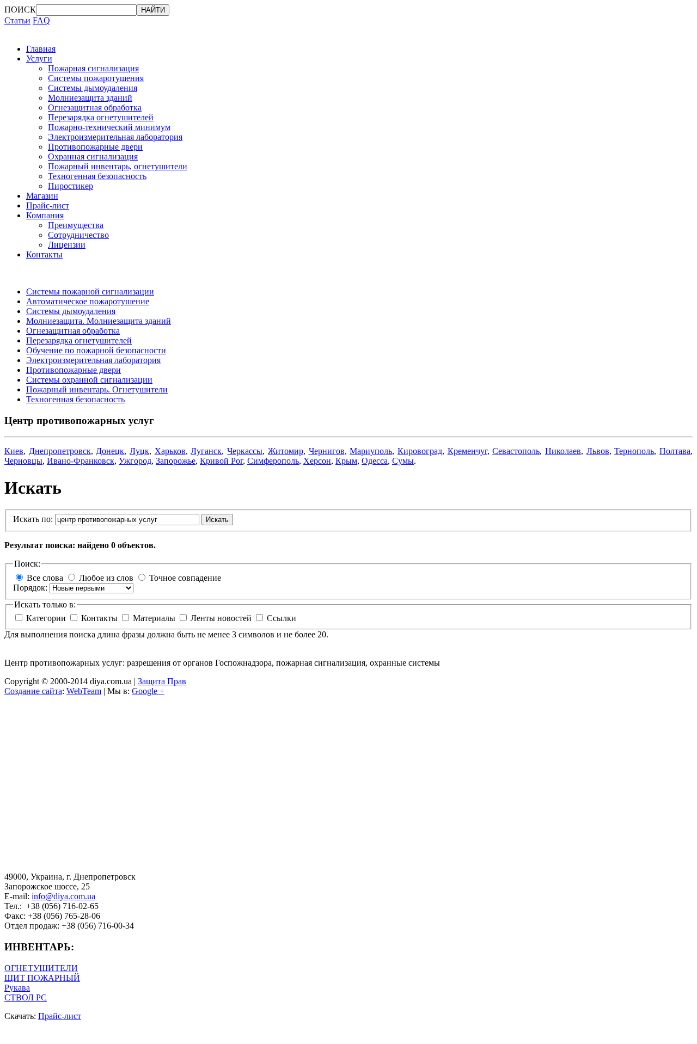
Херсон (317, 460)
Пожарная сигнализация (93, 68)
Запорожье (175, 460)
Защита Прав (162, 681)
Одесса (375, 460)
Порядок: (31, 587)
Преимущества (75, 225)
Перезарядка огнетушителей (101, 117)
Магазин (42, 195)
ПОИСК (20, 9)
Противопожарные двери (95, 146)
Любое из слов (106, 577)
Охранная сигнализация (93, 156)
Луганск (206, 451)
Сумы (403, 460)
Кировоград (420, 451)
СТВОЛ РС (25, 997)
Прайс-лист (47, 205)
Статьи (17, 20)
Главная (41, 48)
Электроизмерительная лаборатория (115, 137)
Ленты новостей (222, 618)
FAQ (41, 20)
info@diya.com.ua (63, 896)
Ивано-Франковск (80, 460)
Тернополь (634, 451)
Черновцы (23, 460)
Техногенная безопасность (97, 176)
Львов (597, 451)
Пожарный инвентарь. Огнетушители (97, 389)
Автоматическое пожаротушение (87, 301)
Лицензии (66, 244)
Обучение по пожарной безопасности (96, 350)
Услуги (39, 58)
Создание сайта (33, 691)
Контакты (44, 254)
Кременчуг (467, 451)
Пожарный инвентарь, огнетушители (117, 166)
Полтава (674, 451)
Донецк (110, 451)
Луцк (139, 451)
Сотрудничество (78, 234)
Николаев (563, 451)
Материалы (155, 618)
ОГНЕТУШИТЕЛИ (41, 968)
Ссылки (281, 618)
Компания (45, 215)
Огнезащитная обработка (95, 107)
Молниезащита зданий (90, 97)
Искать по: (34, 519)
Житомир (285, 451)
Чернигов (327, 451)
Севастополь (516, 451)
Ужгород (135, 460)
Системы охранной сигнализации (89, 379)
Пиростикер (70, 186)
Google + (148, 691)
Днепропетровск (60, 451)
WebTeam (83, 691)
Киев (13, 451)
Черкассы (244, 451)
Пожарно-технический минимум (109, 127)
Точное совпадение (185, 577)
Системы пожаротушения (96, 78)
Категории (47, 618)
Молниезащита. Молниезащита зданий (98, 321)
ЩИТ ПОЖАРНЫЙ (42, 977)
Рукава (17, 987)
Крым (346, 460)
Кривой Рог (221, 460)
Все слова (45, 577)
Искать (217, 519)
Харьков (170, 451)
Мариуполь (371, 451)
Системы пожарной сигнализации (90, 291)
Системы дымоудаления (92, 88)
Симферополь (273, 460)
